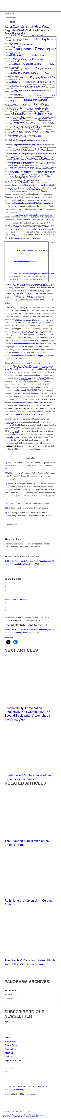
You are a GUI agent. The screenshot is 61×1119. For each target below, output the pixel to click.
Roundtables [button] (11, 17)
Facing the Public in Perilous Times (28, 90)
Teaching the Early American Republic (28, 160)
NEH (14, 104)
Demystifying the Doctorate (28, 59)
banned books (38, 35)
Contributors (15, 427)
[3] (6, 483)
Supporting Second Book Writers (27, 144)
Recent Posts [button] (11, 194)
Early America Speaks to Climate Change (30, 70)
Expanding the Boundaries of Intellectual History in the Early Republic (30, 84)
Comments (23, 599)
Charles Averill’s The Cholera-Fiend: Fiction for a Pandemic (29, 777)
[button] (10, 13)
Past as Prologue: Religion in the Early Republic (31, 115)
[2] (6, 473)
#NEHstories (19, 25)
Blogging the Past (20, 39)
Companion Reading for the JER (33, 51)
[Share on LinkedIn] (8, 590)
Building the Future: (13, 561)
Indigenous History (36, 95)
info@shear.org (17, 1089)
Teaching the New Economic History (33, 169)
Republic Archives (13, 1060)
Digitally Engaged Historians (27, 63)
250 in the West (39, 26)
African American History (27, 30)
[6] (6, 512)
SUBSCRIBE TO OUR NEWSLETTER (24, 1014)
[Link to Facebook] (7, 1073)
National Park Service (35, 99)
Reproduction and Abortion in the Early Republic (31, 124)
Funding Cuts (17, 95)
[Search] (6, 442)
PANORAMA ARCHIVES (27, 981)
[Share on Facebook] (8, 582)
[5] (6, 507)
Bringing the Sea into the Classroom (33, 41)
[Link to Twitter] (7, 1077)
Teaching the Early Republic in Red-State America (32, 165)
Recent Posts (11, 1045)
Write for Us (15, 432)
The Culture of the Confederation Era (30, 178)
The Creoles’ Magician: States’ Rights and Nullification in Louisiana (30, 962)
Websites (29, 185)
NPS (25, 104)
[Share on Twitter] (8, 586)
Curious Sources (39, 54)
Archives (8, 994)
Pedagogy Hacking (43, 118)
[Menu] (9, 446)
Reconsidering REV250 (23, 122)
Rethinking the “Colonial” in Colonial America (29, 902)
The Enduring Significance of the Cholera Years (27, 842)
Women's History (34, 189)
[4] (6, 503)
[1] (6, 462)
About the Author (11, 599)
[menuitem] (31, 442)
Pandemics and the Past (37, 108)
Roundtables (10, 1041)
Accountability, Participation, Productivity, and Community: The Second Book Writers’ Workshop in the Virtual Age (28, 713)
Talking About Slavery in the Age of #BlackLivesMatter (29, 151)
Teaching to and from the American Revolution (32, 174)
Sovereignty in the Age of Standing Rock (31, 140)
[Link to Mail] (54, 1112)
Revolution (37, 136)
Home (7, 1037)
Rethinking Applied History (25, 131)
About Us (9, 422)
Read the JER (11, 437)
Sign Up (8, 1021)
